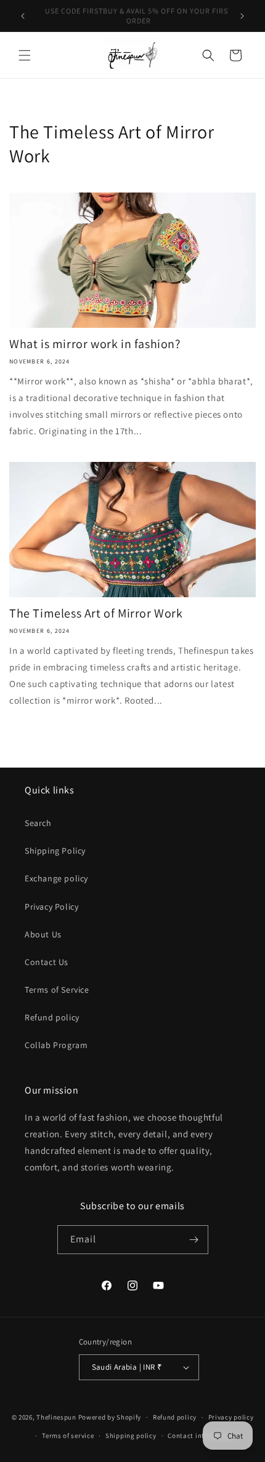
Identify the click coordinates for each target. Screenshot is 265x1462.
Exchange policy (56, 878)
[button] (24, 55)
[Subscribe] (194, 1239)
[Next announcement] (242, 16)
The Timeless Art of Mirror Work (96, 613)
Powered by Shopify (110, 1417)
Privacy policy (231, 1417)
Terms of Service (57, 989)
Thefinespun (56, 1417)
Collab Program (56, 1045)
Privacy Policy (51, 906)
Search (38, 822)
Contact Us (46, 961)
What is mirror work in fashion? (95, 344)
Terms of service (68, 1435)
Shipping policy (131, 1435)
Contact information (201, 1435)
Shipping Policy (55, 850)
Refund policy (52, 1017)
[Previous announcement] (22, 16)
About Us (43, 934)
